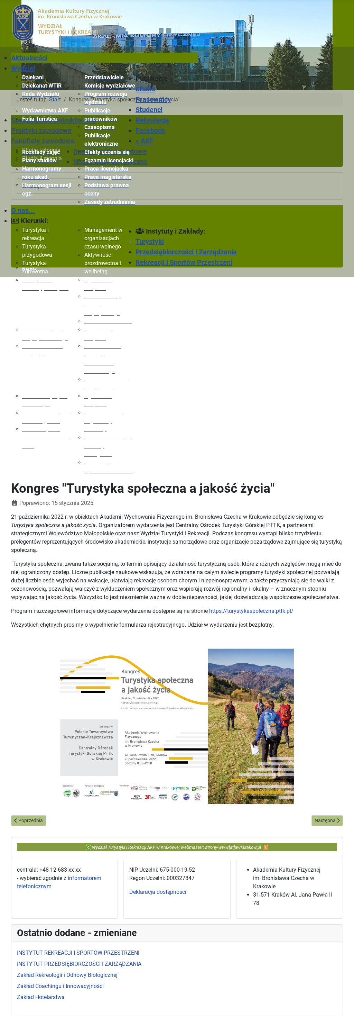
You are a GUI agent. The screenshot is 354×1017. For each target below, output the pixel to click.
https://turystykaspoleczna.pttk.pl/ (251, 611)
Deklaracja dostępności (157, 892)
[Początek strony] (341, 1004)
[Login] (266, 847)
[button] (167, 78)
